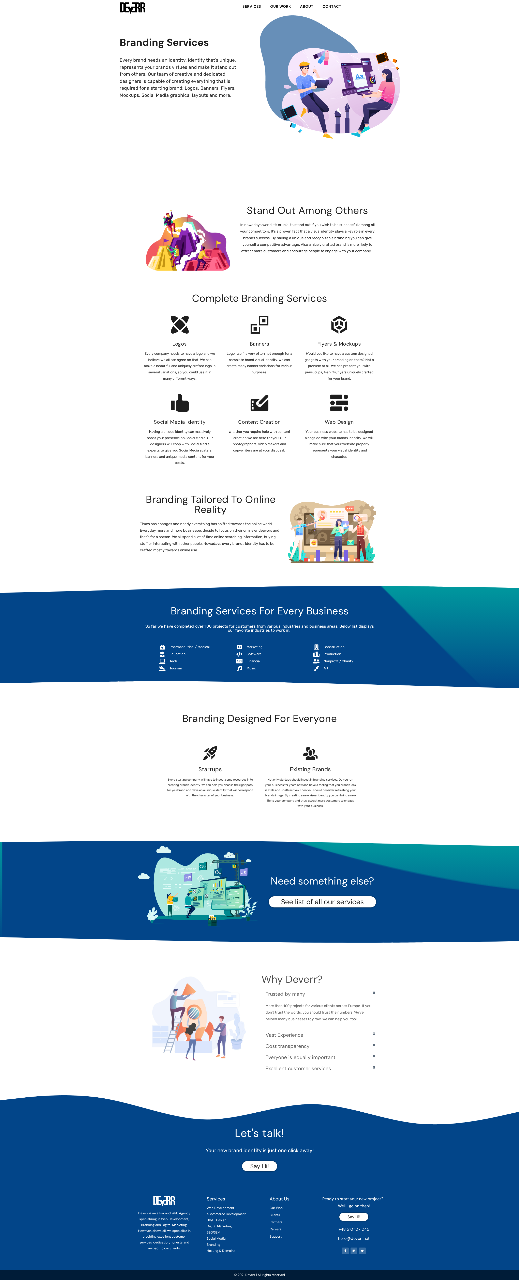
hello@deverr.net (354, 1238)
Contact (332, 6)
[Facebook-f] (345, 1251)
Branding (213, 1244)
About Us (280, 1199)
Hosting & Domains (221, 1251)
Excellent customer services (298, 1068)
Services (251, 6)
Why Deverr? (292, 979)
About (306, 6)
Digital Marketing (219, 1226)
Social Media (216, 1238)
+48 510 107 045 (354, 1229)
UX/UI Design (216, 1220)
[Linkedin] (354, 1251)
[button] (320, 994)
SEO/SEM (213, 1232)
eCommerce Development (226, 1214)
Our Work (280, 6)
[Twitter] (362, 1251)
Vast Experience (284, 1035)
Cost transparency (288, 1046)
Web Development (220, 1208)
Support (276, 1236)
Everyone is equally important (301, 1057)
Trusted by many (285, 994)
